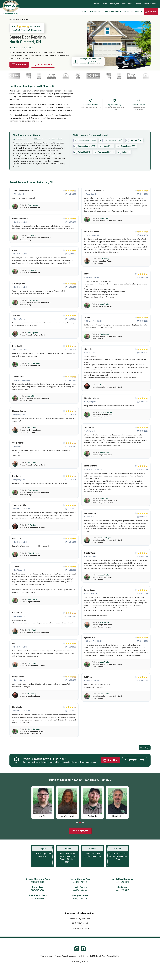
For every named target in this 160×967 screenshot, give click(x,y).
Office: (80, 919)
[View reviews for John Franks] (87, 219)
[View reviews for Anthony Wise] (15, 334)
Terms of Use (46, 956)
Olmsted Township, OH (22, 380)
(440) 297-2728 (44, 64)
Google (76, 948)
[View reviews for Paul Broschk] (15, 206)
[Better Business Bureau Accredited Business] (88, 76)
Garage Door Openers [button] (132, 11)
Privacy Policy (61, 956)
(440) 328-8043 (80, 890)
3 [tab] (83, 823)
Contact (96, 4)
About (104, 4)
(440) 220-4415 (122, 890)
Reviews (12, 19)
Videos (138, 4)
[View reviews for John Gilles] (15, 237)
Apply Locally (127, 4)
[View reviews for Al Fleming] (15, 526)
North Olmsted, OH (20, 222)
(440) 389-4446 (37, 898)
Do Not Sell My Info (91, 956)
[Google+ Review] (20, 76)
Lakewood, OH (19, 446)
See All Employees (80, 831)
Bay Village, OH (19, 414)
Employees (114, 4)
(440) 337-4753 (37, 890)
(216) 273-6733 (37, 882)
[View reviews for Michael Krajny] (15, 554)
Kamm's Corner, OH (21, 319)
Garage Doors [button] (95, 11)
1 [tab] (77, 823)
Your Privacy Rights (110, 956)
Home (84, 11)
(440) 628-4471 (122, 882)
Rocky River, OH (19, 616)
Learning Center (150, 4)
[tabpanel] (42, 802)
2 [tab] (80, 823)
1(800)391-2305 (136, 760)
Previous (26, 802)
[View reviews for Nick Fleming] (15, 430)
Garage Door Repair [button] (112, 11)
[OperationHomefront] (46, 76)
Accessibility (75, 956)
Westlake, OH (19, 194)
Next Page (144, 747)
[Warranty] (77, 76)
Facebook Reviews (83, 948)
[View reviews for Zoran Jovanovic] (15, 364)
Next (133, 802)
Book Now (21, 64)
